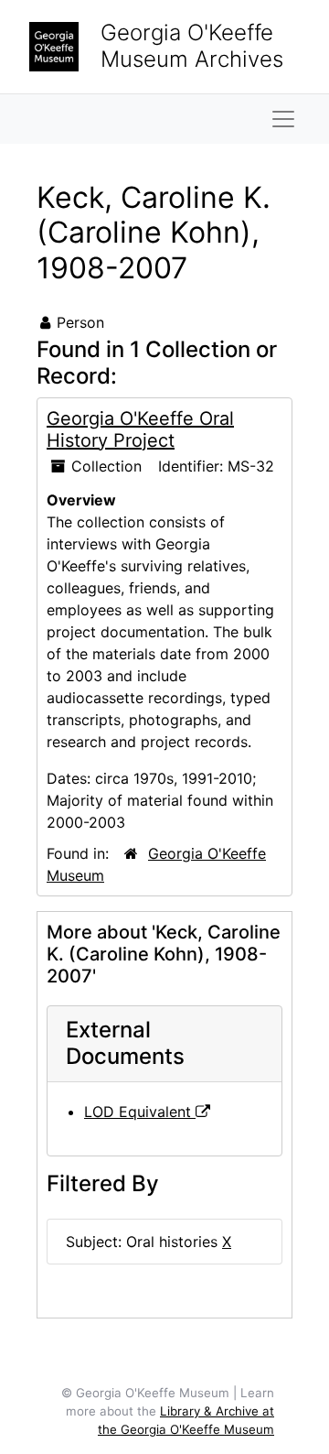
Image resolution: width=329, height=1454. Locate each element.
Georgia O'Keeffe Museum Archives (192, 45)
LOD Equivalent (140, 1111)
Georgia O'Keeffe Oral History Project (140, 429)
